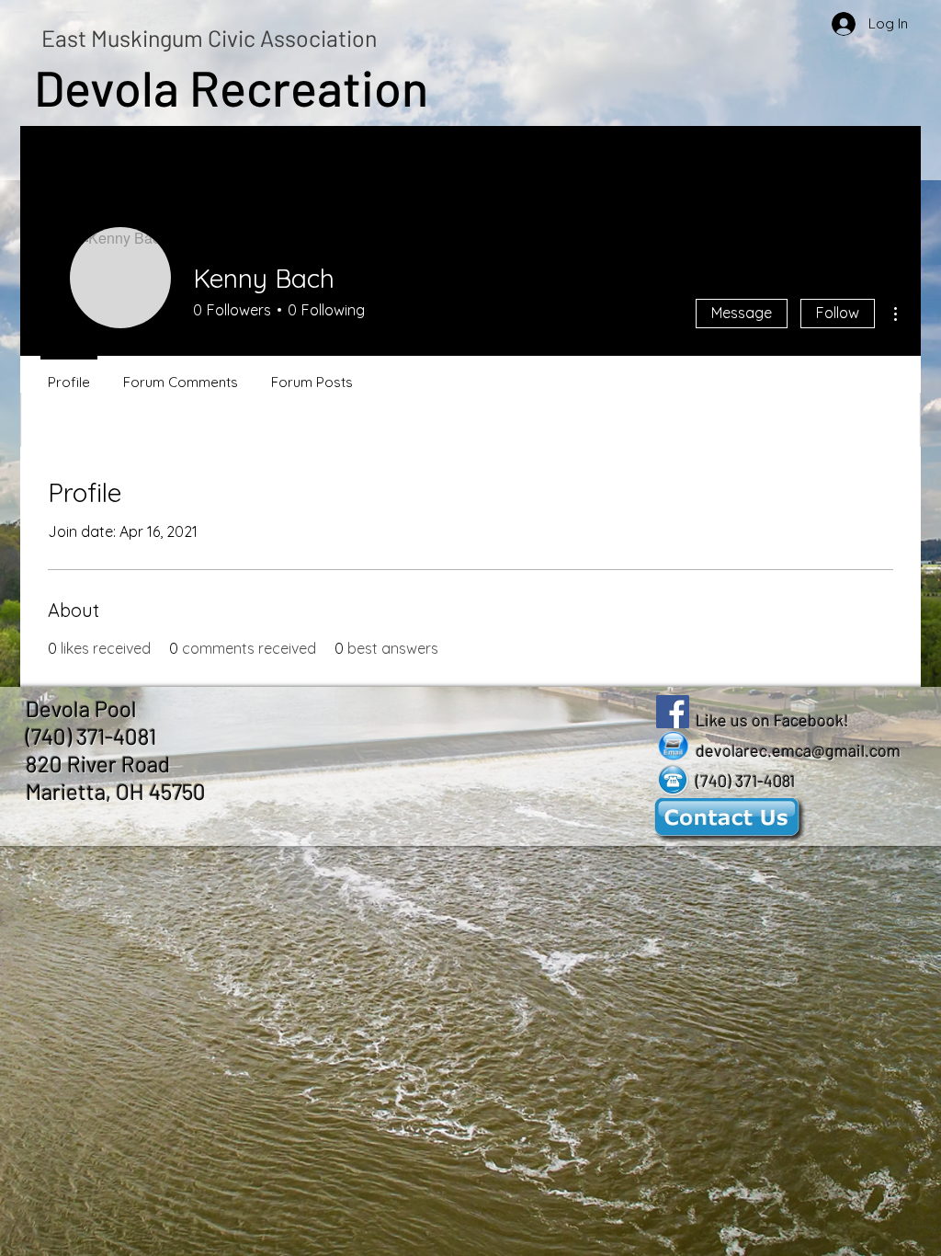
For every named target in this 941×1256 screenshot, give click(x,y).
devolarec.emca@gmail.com (798, 750)
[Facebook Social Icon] (672, 711)
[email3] (672, 745)
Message (741, 312)
